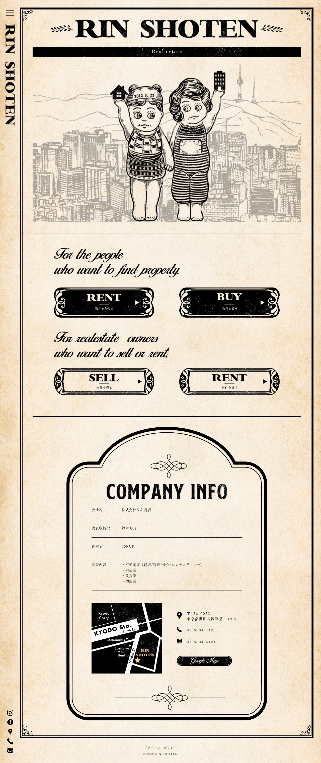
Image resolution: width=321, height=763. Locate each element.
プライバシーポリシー (160, 747)
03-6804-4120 (201, 630)
